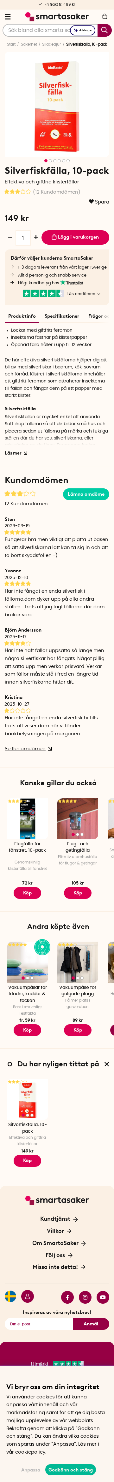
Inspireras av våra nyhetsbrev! (57, 1312)
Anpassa (30, 1470)
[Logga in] (25, 1297)
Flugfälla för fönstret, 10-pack (27, 847)
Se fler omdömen (25, 748)
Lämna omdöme (86, 494)
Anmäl (91, 1324)
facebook (65, 1297)
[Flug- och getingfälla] (77, 818)
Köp (27, 1030)
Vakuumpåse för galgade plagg (77, 991)
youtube (100, 1297)
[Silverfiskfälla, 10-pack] (27, 1099)
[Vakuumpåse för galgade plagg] (77, 962)
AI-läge (85, 30)
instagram (83, 1297)
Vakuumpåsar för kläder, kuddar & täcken (27, 994)
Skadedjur (51, 44)
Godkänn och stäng (70, 1470)
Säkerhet (29, 44)
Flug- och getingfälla (78, 847)
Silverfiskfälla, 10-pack (27, 1128)
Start (11, 44)
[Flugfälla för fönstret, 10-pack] (27, 818)
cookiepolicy (30, 1452)
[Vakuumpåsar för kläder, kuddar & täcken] (27, 962)
